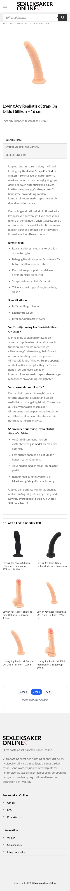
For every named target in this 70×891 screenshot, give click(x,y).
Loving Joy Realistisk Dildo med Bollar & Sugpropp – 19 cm (51, 664)
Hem (5, 23)
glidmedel (36, 444)
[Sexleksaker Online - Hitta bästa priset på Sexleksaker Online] (35, 6)
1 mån (23, 691)
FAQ (9, 809)
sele (51, 465)
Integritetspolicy (16, 852)
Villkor (11, 837)
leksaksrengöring (22, 481)
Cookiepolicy (14, 844)
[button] (5, 6)
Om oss (11, 802)
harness (52, 374)
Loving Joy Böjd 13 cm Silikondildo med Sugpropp (52, 564)
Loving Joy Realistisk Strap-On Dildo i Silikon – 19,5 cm (52, 614)
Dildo (51, 171)
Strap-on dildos (39, 23)
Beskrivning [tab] (14, 139)
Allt (48, 691)
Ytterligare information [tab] (22, 147)
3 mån (36, 691)
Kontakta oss (14, 817)
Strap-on (22, 23)
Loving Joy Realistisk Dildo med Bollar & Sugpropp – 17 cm (17, 614)
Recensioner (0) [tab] (16, 155)
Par (12, 23)
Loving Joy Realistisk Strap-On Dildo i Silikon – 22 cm (18, 663)
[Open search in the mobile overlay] (35, 17)
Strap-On (41, 171)
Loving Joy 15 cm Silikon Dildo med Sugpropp (16, 564)
